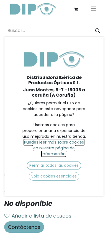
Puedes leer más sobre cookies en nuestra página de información (54, 148)
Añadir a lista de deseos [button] (41, 215)
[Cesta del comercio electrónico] (75, 9)
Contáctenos (24, 227)
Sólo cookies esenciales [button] (54, 176)
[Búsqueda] (98, 30)
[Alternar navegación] (93, 9)
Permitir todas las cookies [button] (54, 165)
